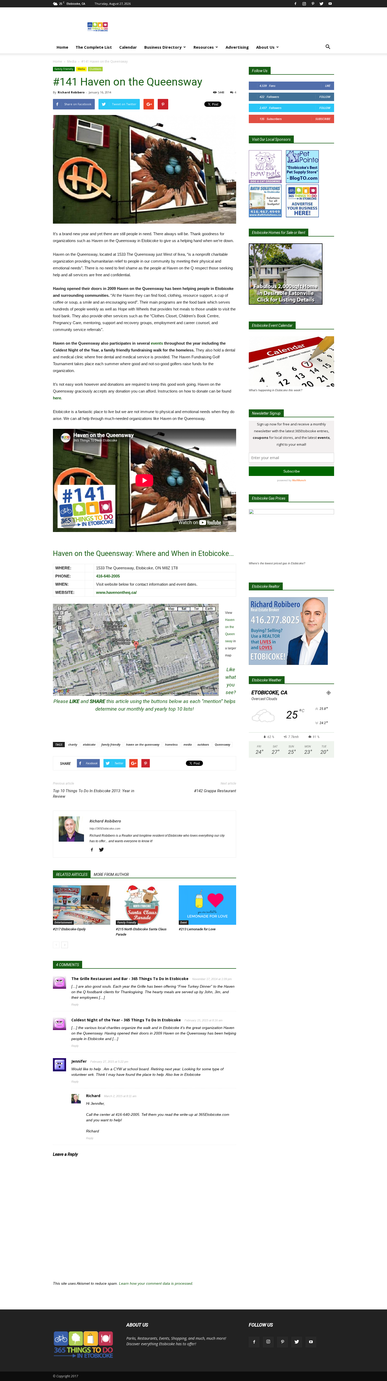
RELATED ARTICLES (71, 874)
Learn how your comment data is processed (155, 1283)
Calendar (128, 47)
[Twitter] (321, 3)
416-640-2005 (108, 576)
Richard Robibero (71, 92)
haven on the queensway (142, 744)
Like (327, 86)
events (157, 343)
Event (183, 922)
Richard (93, 1095)
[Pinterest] (313, 3)
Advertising (237, 47)
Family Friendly (63, 69)
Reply (75, 1004)
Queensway (222, 744)
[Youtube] (330, 3)
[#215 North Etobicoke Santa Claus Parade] (144, 905)
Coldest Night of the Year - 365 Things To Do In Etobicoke (126, 1019)
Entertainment (63, 922)
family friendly (110, 744)
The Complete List (94, 47)
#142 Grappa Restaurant (215, 791)
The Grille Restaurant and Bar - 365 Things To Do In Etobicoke (129, 978)
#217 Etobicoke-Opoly (69, 929)
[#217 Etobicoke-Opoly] (81, 905)
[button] (327, 47)
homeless (171, 744)
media (187, 744)
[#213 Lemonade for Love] (207, 905)
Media (71, 61)
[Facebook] (295, 3)
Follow (324, 97)
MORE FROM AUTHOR (111, 874)
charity (72, 744)
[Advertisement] (238, 26)
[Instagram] (304, 3)
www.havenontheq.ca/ (116, 592)
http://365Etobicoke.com (105, 828)
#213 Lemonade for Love (197, 929)
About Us (265, 47)
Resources (204, 47)
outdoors (203, 744)
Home (62, 47)
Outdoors (95, 69)
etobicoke (89, 744)
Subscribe (322, 119)
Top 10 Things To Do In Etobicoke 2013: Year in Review (93, 794)
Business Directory (163, 47)
